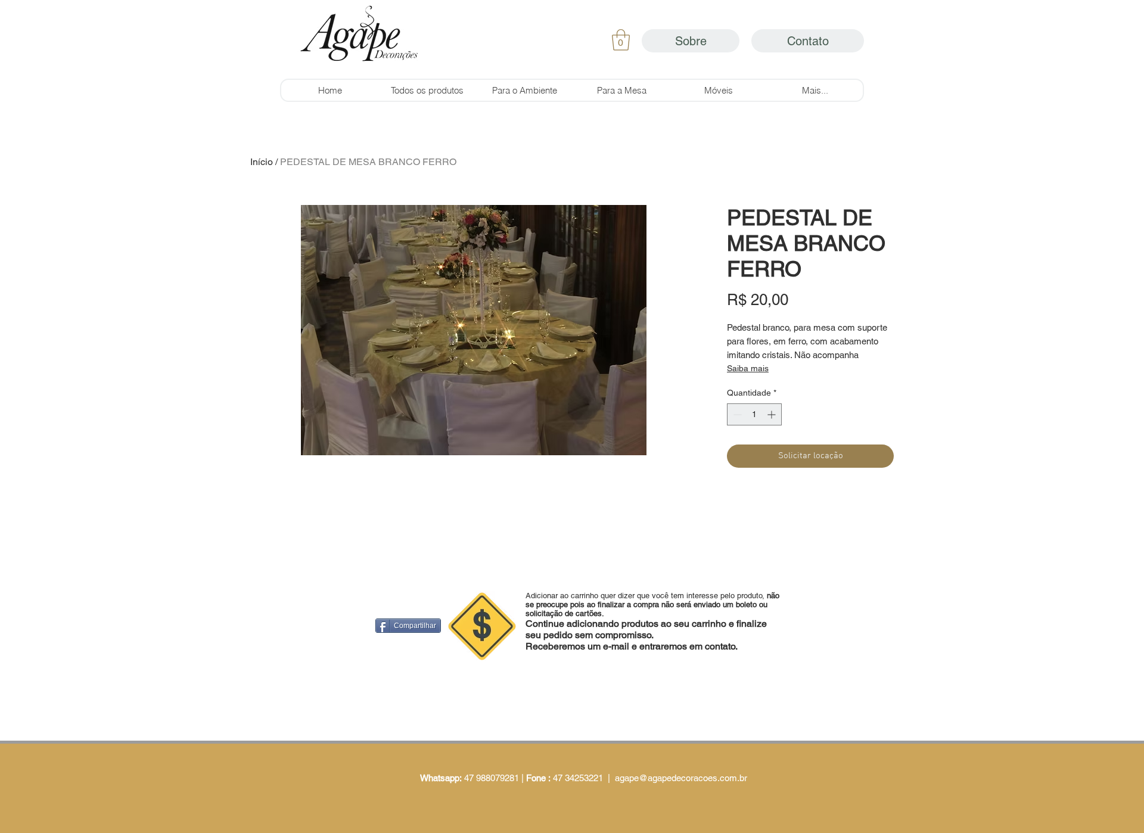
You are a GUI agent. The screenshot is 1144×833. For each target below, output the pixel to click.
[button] (621, 40)
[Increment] (772, 414)
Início (261, 161)
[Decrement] (736, 414)
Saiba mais (748, 368)
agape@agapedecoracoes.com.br (681, 778)
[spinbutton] (754, 414)
